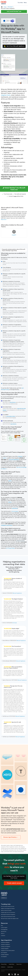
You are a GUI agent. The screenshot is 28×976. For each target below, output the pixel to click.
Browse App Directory (10, 837)
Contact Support (4, 927)
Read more (3, 219)
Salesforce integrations (5, 944)
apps (15, 196)
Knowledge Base (4, 929)
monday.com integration (5, 946)
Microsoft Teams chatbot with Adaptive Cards (9, 918)
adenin (4, 458)
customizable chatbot (10, 416)
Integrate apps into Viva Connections (8, 912)
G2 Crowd (15, 622)
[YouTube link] (18, 974)
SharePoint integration (5, 942)
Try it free (20, 2)
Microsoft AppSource (17, 593)
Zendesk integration (5, 954)
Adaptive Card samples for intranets (8, 908)
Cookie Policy (11, 964)
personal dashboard (14, 459)
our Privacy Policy (10, 548)
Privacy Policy (4, 964)
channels (20, 456)
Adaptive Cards (5, 95)
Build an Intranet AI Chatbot (6, 910)
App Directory (13, 402)
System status (10, 966)
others (9, 502)
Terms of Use (18, 964)
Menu (25, 2)
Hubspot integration (4, 948)
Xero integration (4, 952)
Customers (3, 935)
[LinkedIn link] (15, 974)
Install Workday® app (15, 11)
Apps (5, 6)
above (9, 480)
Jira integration (4, 956)
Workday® (10, 6)
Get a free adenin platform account (7, 906)
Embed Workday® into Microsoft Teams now (14, 188)
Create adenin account (14, 883)
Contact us (4, 897)
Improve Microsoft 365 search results (8, 916)
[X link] (12, 974)
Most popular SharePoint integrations (8, 914)
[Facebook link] (9, 974)
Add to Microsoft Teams (11, 438)
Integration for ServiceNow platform (8, 950)
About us (2, 933)
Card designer (15, 511)
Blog (2, 925)
